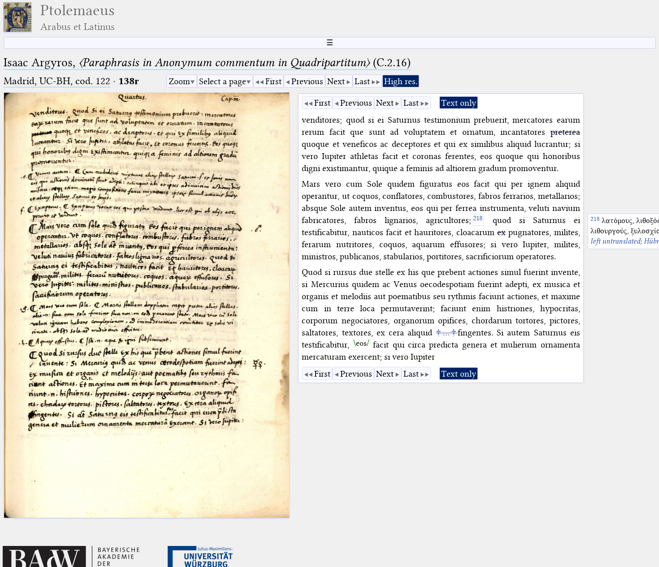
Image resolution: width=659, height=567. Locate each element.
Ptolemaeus (77, 17)
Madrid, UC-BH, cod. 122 (57, 81)
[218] (478, 220)
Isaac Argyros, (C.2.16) (207, 62)
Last (362, 81)
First (273, 81)
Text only (458, 103)
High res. (400, 81)
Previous (307, 81)
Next (336, 81)
